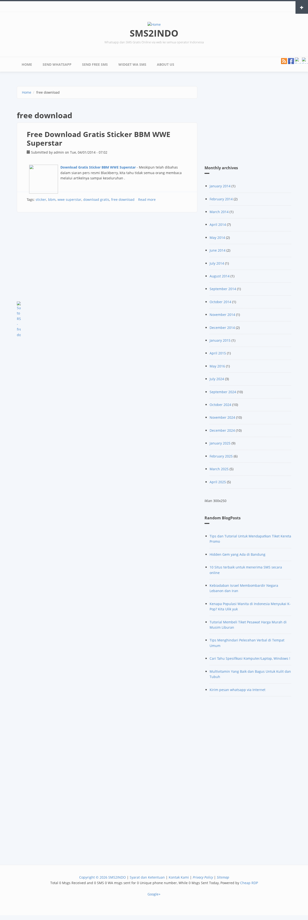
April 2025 (218, 482)
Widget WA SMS (132, 64)
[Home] (154, 24)
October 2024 (220, 404)
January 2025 (220, 443)
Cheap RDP (249, 883)
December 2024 (222, 430)
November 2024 (222, 417)
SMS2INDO (154, 33)
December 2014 (222, 327)
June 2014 (217, 250)
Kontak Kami (179, 877)
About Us (165, 64)
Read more (147, 199)
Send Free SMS (95, 64)
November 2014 (222, 314)
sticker (41, 199)
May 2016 (217, 366)
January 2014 (220, 186)
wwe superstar (69, 199)
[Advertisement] (107, 260)
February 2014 (221, 199)
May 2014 (217, 237)
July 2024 (217, 379)
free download (123, 199)
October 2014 (220, 302)
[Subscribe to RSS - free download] (107, 319)
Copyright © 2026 (93, 877)
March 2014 (219, 211)
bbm (52, 199)
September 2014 (223, 289)
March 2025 (219, 469)
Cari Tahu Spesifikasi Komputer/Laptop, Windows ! (250, 658)
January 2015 (220, 340)
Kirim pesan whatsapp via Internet (237, 689)
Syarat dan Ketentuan (147, 877)
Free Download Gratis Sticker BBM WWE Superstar (98, 138)
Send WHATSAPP (57, 64)
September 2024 (223, 392)
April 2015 (218, 353)
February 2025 (221, 456)
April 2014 (218, 224)
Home (27, 64)
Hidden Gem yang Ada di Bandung (237, 554)
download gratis (96, 199)
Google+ (154, 894)
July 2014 (217, 263)
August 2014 (220, 276)
